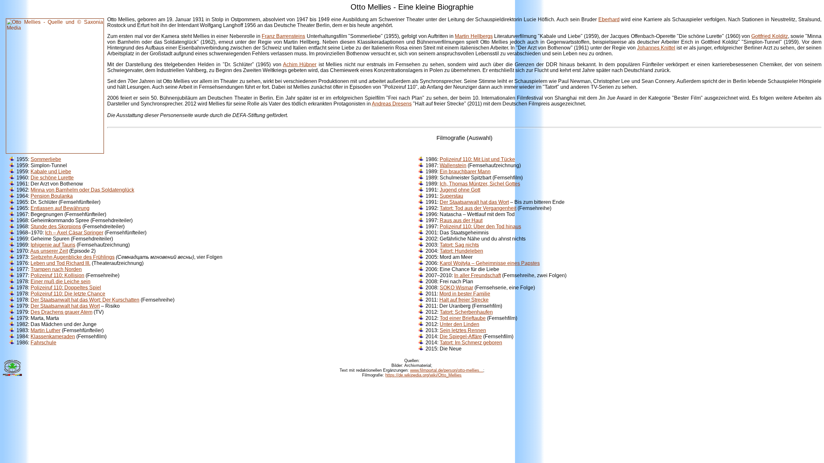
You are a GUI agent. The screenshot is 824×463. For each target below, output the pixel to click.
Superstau (451, 196)
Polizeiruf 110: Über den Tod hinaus (480, 226)
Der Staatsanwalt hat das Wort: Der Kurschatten (85, 300)
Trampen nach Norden (56, 269)
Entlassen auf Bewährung (60, 208)
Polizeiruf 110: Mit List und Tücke (477, 159)
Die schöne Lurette (52, 177)
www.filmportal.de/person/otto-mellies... (446, 370)
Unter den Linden (459, 324)
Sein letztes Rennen (463, 330)
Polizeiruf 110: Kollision (57, 275)
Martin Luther (46, 330)
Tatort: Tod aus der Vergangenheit (478, 208)
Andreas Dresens (392, 103)
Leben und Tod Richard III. (60, 263)
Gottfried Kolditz (769, 36)
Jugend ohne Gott (460, 190)
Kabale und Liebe (51, 171)
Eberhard (609, 19)
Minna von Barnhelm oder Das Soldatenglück (82, 190)
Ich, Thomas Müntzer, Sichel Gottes (480, 183)
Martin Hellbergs (473, 36)
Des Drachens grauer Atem (61, 312)
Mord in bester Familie (464, 293)
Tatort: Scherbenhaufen (466, 312)
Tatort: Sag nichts (459, 245)
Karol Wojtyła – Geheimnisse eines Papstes (490, 263)
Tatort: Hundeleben (461, 251)
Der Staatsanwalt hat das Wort (65, 306)
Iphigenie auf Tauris (53, 245)
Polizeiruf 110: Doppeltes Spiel (66, 287)
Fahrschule (43, 342)
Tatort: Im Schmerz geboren (471, 342)
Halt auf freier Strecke (464, 300)
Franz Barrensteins (283, 36)
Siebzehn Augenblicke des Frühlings (73, 257)
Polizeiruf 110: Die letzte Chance (68, 293)
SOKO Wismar (456, 287)
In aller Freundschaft (477, 275)
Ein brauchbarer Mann (465, 171)
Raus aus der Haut (461, 220)
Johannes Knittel (656, 47)
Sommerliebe (46, 159)
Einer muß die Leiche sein (60, 281)
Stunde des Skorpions (56, 226)
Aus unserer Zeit (49, 251)
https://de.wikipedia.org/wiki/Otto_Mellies (423, 375)
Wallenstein (453, 165)
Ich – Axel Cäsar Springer (74, 232)
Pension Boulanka (52, 196)
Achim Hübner (299, 64)
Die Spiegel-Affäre (461, 336)
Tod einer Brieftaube (463, 318)
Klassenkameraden (53, 336)
